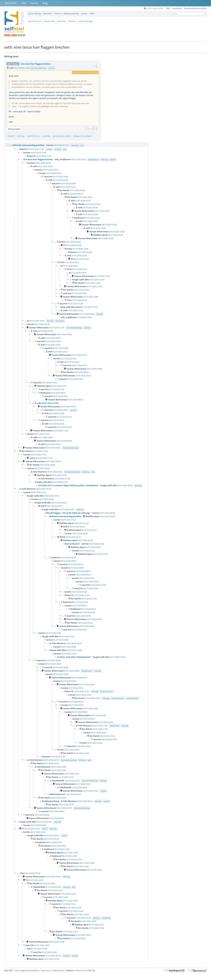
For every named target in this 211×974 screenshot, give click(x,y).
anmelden (46, 136)
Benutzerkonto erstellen (62, 136)
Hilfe (92, 13)
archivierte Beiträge (85, 21)
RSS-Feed (72, 21)
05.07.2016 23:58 (21, 68)
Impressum (46, 970)
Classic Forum (81, 970)
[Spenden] (21, 35)
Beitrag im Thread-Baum (82, 136)
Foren (56, 13)
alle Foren (21, 136)
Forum (34, 3)
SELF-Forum (13, 64)
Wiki (23, 3)
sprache (52, 68)
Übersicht (47, 13)
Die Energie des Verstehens (27, 970)
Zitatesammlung (71, 13)
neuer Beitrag (34, 13)
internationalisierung (38, 68)
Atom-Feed (62, 21)
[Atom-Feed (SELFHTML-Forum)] (7, 35)
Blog (45, 3)
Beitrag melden (14, 129)
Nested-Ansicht (49, 21)
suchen (84, 13)
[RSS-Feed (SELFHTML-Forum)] (14, 35)
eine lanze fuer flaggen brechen (36, 64)
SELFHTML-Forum (34, 21)
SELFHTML (11, 3)
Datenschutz (58, 970)
